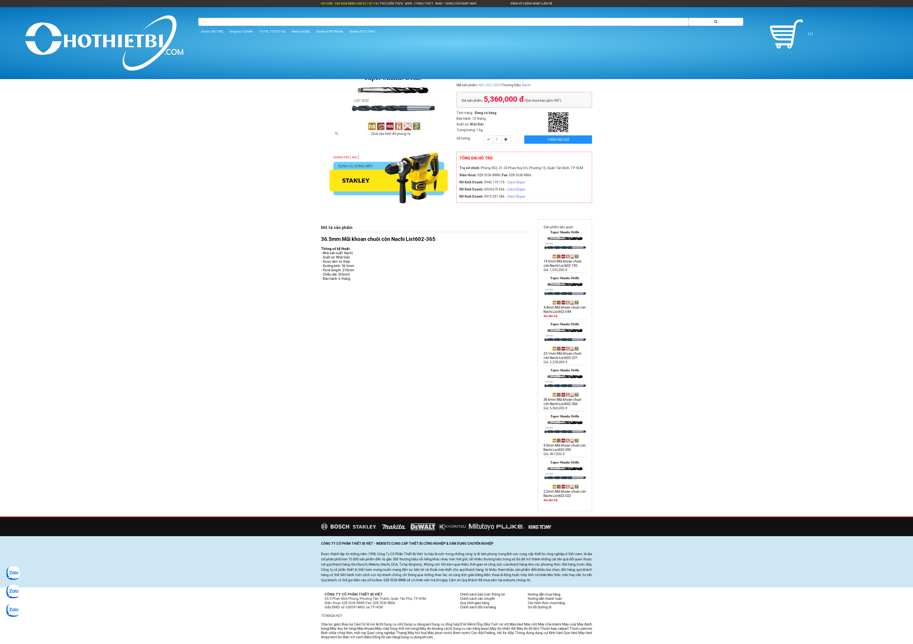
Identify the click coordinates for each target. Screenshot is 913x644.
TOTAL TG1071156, (272, 31)
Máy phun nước (439, 633)
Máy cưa (569, 624)
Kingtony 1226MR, (241, 31)
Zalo (510, 182)
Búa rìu (347, 624)
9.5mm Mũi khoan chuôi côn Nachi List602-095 (565, 448)
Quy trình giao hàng (474, 603)
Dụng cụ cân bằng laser (471, 628)
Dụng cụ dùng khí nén (417, 637)
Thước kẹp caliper (554, 628)
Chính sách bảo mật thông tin (482, 594)
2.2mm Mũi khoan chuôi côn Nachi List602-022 (565, 494)
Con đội (477, 633)
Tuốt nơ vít (499, 624)
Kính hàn (555, 633)
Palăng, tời (493, 633)
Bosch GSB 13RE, (212, 31)
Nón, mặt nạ (355, 633)
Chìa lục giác (330, 624)
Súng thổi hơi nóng (404, 628)
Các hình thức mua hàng (546, 603)
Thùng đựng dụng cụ (531, 633)
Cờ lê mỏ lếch (371, 624)
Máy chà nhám (549, 624)
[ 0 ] (810, 34)
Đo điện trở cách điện (354, 637)
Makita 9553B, (301, 31)
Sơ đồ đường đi (539, 607)
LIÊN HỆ (547, 3)
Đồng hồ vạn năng (385, 637)
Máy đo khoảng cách (435, 628)
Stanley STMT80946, (330, 31)
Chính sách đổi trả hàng (478, 607)
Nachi (526, 85)
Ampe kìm (328, 637)
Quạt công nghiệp (380, 633)
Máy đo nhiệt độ (502, 628)
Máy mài (381, 628)
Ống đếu (483, 624)
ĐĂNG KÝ (516, 3)
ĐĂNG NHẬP (532, 3)
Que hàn (570, 633)
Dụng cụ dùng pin (417, 624)
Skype (520, 182)
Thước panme (580, 628)
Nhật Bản (477, 124)
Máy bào (516, 624)
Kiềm (471, 624)
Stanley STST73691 (363, 31)
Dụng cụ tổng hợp (445, 624)
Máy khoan (365, 628)
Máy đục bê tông (343, 628)
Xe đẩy (508, 633)
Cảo (357, 624)
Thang (401, 633)
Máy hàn (584, 633)
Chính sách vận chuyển (477, 599)
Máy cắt (530, 624)
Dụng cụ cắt (393, 624)
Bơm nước (461, 633)
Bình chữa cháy (333, 633)
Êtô (463, 624)
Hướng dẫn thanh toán (545, 599)
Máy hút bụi (417, 633)
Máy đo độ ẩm (528, 628)
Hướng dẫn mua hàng (544, 594)
